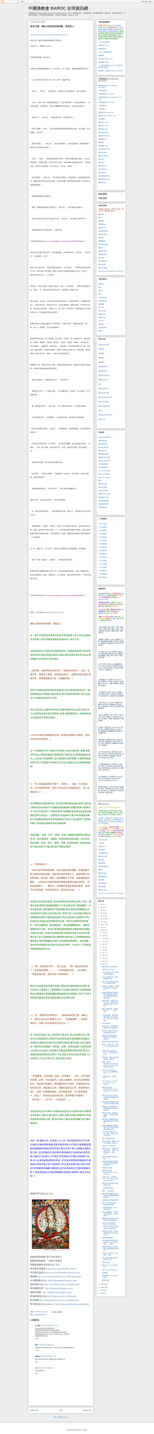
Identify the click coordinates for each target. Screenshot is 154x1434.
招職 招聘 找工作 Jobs (105, 59)
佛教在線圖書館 (108, 29)
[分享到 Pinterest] (61, 1312)
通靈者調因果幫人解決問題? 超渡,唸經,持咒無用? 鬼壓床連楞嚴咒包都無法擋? (110, 995)
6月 (103, 950)
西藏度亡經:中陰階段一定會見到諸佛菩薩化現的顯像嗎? (110, 1108)
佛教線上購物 (102, 268)
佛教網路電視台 (103, 231)
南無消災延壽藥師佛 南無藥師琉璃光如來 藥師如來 (110, 1121)
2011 (102, 927)
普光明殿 (105, 1273)
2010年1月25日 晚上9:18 (45, 1345)
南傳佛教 (101, 358)
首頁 (60, 1410)
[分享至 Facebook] (59, 1312)
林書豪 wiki (101, 846)
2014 (102, 919)
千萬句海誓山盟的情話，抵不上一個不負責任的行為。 (110, 1052)
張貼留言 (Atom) (63, 1417)
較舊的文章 (87, 1410)
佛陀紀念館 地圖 (103, 393)
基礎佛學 (101, 304)
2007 (102, 1290)
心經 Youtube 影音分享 (109, 1270)
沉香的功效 (108, 818)
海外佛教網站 (102, 261)
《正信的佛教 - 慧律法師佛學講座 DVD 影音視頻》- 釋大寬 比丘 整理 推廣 (110, 1017)
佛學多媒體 (117, 29)
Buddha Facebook (104, 477)
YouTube (104, 471)
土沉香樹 (111, 822)
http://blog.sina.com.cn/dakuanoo (62, 1296)
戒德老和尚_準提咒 (108, 969)
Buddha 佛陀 (116, 836)
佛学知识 (101, 159)
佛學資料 (101, 214)
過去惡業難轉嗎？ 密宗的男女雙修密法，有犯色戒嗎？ (110, 1213)
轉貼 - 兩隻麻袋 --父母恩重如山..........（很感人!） (110, 1010)
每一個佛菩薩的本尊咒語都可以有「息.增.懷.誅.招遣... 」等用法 (110, 1242)
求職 (99, 62)
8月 (103, 944)
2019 (102, 910)
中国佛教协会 (102, 105)
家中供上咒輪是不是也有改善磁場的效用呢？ (110, 1031)
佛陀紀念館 (101, 314)
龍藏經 (100, 331)
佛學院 (100, 248)
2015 (102, 916)
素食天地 (101, 258)
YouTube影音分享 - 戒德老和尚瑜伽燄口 (110, 973)
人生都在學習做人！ (108, 1188)
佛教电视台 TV (103, 139)
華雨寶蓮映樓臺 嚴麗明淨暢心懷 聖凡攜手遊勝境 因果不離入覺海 (110, 1127)
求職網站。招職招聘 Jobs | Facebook (110, 71)
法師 (99, 294)
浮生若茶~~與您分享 (108, 1146)
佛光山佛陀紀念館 (104, 406)
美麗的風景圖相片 (108, 1237)
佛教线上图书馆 (103, 156)
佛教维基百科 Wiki (104, 149)
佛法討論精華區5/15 (41, 1314)
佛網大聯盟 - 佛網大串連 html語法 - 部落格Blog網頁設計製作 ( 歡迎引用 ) (110, 1003)
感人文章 (101, 307)
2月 (103, 961)
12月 (104, 933)
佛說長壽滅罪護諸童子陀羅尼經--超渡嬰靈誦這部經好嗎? (110, 1195)
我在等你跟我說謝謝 (108, 1138)
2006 (102, 1293)
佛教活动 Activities (104, 136)
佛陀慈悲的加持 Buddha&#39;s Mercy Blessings (110, 1172)
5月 (103, 953)
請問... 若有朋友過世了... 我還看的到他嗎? (110, 1203)
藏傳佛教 (101, 362)
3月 (103, 958)
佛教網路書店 (102, 254)
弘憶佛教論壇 (102, 297)
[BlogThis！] (55, 1312)
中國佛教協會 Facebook (106, 94)
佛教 (99, 217)
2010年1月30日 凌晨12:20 (46, 1368)
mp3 (104, 461)
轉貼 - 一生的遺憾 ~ (108, 1191)
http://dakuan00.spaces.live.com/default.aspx (59, 1300)
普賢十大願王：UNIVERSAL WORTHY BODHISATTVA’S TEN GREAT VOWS (110, 1064)
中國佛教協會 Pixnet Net (106, 102)
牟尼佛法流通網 (103, 500)
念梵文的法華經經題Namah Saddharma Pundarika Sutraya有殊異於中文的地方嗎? (110, 1225)
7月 (103, 947)
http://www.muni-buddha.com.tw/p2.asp (62, 1272)
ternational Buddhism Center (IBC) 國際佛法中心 (110, 1071)
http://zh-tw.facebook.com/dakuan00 (72, 1304)
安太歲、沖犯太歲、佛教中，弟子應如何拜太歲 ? (110, 1046)
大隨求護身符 (102, 327)
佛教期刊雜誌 (102, 251)
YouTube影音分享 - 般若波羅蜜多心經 (110, 978)
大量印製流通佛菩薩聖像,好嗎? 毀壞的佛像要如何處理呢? (110, 1163)
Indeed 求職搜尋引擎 (105, 52)
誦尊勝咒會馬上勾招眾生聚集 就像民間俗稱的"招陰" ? (110, 1248)
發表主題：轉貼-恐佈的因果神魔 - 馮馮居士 (110, 1058)
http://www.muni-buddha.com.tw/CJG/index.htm (59, 1276)
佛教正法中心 (102, 172)
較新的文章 (34, 1410)
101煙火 (101, 321)
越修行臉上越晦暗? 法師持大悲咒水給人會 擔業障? (110, 988)
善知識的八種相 (107, 1168)
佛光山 (100, 410)
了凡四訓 (121, 27)
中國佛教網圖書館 (113, 31)
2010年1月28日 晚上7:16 (48, 1356)
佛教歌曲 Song (103, 129)
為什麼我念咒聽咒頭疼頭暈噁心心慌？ (110, 1258)
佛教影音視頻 (102, 234)
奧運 (99, 287)
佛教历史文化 (102, 166)
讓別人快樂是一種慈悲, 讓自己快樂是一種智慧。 (110, 1142)
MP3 (102, 547)
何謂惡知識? (106, 1262)
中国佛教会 (101, 109)
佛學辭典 (101, 349)
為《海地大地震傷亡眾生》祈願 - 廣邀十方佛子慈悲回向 (110, 1133)
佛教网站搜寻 (102, 152)
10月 (104, 938)
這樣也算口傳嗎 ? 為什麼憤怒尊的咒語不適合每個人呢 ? (110, 1233)
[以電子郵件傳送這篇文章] (53, 1312)
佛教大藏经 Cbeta (104, 179)
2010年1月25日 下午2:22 (50, 1325)
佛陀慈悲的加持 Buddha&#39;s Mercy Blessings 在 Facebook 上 (110, 1090)
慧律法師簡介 (106, 1023)
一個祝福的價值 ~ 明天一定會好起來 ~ (110, 1208)
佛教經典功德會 (103, 504)
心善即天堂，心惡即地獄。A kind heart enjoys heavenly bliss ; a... (110, 1178)
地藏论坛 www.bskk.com (106, 112)
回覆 (36, 1338)
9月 (103, 941)
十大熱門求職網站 (104, 42)
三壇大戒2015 (102, 840)
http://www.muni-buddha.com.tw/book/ (110, 271)
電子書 (100, 291)
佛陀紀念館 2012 (103, 388)
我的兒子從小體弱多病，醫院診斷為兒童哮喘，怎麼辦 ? (110, 1037)
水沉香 (101, 818)
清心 (99, 384)
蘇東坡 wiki (101, 317)
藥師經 (100, 29)
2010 (102, 930)
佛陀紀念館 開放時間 (105, 397)
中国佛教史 (101, 119)
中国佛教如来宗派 (104, 176)
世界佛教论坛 (102, 169)
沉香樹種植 (107, 820)
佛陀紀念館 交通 (103, 344)
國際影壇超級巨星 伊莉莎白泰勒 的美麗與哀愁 (110, 1219)
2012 (102, 924)
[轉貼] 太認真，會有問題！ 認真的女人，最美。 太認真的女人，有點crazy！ (110, 1151)
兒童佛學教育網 (103, 244)
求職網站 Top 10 (103, 45)
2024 (102, 907)
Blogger (84, 1430)
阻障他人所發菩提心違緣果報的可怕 (110, 1184)
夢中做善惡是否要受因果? (110, 1042)
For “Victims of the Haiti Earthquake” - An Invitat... (109, 1082)
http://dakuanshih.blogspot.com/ (62, 1280)
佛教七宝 (101, 162)
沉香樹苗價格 (116, 820)
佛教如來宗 (101, 228)
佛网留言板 (101, 182)
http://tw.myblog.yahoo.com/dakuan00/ (62, 1284)
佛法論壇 (101, 238)
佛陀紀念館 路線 (103, 402)
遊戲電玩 (101, 284)
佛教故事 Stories (103, 126)
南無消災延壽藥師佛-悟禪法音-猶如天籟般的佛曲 (110, 1102)
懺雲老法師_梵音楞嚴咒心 (110, 966)
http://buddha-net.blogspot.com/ (57, 1292)
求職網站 (101, 55)
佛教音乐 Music (103, 122)
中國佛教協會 (102, 90)
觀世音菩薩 (101, 311)
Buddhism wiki (103, 599)
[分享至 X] (57, 1312)
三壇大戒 (101, 843)
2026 (102, 904)
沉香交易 (116, 818)
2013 (102, 921)
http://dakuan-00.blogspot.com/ (59, 1288)
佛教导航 (101, 142)
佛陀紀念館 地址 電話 (105, 415)
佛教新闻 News (103, 146)
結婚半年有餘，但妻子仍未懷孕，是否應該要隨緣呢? (110, 1114)
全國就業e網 (102, 49)
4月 (103, 955)
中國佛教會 (101, 224)
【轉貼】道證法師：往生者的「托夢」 (110, 1254)
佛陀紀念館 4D (103, 380)
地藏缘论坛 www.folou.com (107, 116)
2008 (102, 1287)
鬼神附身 (101, 324)
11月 (104, 935)
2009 (102, 1284)
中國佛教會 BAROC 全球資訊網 (58, 8)
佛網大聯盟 (105, 1280)
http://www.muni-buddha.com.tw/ (62, 1268)
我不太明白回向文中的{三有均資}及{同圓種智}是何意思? (110, 1097)
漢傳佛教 (101, 221)
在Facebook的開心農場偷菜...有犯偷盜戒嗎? (110, 982)
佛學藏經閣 (101, 241)
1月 (103, 964)
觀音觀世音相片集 (104, 375)
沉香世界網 (104, 823)
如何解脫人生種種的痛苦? (110, 1200)
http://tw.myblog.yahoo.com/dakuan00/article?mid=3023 (48, 35)
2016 (102, 913)
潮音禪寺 (101, 834)
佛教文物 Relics (103, 132)
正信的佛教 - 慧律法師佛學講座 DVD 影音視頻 (110, 1027)
